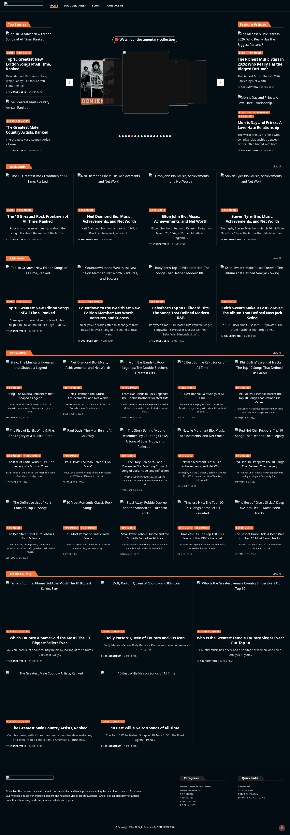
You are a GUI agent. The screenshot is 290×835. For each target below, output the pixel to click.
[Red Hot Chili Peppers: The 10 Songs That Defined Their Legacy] (259, 442)
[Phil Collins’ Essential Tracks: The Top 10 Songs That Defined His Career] (259, 374)
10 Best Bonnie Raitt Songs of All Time (202, 396)
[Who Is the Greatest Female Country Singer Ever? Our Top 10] (240, 607)
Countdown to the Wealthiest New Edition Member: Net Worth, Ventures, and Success (109, 312)
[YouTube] (261, 5)
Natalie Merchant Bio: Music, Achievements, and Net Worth (202, 464)
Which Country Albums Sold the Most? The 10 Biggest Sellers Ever (50, 640)
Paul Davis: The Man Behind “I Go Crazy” (88, 464)
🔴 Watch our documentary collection (145, 39)
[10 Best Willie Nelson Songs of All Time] (145, 697)
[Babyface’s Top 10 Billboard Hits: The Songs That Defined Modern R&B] (181, 284)
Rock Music (17, 166)
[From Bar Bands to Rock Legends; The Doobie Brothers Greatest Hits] (145, 374)
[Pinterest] (265, 5)
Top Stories (17, 24)
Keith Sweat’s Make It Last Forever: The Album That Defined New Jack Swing (252, 312)
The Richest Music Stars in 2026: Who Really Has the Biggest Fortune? (261, 64)
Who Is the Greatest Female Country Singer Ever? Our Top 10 (240, 640)
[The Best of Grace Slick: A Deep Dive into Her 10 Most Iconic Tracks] (259, 515)
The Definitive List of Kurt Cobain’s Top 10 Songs (30, 536)
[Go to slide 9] (145, 136)
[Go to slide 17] (170, 136)
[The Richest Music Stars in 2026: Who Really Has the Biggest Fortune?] (261, 42)
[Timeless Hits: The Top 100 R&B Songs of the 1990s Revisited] (202, 515)
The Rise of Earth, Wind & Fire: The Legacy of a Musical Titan (30, 464)
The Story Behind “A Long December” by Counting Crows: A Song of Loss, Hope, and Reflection (145, 466)
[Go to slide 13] (157, 136)
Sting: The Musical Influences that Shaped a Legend (30, 396)
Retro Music (18, 353)
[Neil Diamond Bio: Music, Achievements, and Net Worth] (109, 192)
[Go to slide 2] (123, 136)
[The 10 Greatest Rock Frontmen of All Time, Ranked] (38, 192)
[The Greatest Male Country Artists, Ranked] (29, 111)
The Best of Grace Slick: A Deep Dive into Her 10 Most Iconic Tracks (259, 536)
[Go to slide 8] (142, 136)
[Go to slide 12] (154, 136)
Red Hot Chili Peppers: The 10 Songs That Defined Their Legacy (259, 464)
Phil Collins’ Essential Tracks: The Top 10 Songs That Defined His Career (260, 398)
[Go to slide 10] (148, 136)
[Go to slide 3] (126, 136)
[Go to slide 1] (120, 136)
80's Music (14, 387)
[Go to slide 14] (161, 136)
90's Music (128, 456)
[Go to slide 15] (164, 136)
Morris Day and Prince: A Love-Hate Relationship (260, 125)
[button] (279, 5)
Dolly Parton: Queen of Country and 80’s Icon (144, 638)
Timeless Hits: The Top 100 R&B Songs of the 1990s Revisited (202, 536)
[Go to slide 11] (151, 136)
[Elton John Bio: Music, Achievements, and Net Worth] (181, 192)
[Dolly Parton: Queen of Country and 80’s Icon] (145, 607)
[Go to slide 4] (129, 136)
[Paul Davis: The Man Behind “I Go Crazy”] (87, 442)
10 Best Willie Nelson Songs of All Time (145, 728)
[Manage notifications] (282, 828)
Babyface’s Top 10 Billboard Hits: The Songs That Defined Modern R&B (181, 312)
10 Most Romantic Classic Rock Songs (88, 536)
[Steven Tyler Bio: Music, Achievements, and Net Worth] (252, 192)
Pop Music (255, 53)
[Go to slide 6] (135, 136)
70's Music (71, 456)
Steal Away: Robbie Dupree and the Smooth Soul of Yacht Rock (145, 536)
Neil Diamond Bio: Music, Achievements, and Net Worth (109, 219)
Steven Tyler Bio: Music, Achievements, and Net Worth (252, 219)
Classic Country (18, 121)
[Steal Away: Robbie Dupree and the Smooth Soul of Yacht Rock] (145, 515)
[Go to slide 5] (132, 136)
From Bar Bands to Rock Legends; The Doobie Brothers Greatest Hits (145, 396)
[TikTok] (269, 5)
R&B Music (23, 53)
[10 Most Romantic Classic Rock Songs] (87, 515)
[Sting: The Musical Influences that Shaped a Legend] (30, 374)
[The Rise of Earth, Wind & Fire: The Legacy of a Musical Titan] (30, 442)
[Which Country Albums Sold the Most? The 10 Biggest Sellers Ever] (49, 607)
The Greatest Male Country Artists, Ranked (27, 130)
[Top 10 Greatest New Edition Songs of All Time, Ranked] (29, 42)
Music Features (258, 112)
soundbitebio (17, 91)
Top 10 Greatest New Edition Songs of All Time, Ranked (28, 64)
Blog (10, 53)
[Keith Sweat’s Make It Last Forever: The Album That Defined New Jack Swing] (252, 284)
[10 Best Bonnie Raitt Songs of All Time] (202, 374)
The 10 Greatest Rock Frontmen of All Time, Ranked (37, 219)
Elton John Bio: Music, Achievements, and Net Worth (180, 219)
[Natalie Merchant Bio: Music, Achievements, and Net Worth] (202, 442)
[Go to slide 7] (138, 136)
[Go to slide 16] (167, 136)
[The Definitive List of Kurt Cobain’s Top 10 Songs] (30, 515)
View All (277, 166)
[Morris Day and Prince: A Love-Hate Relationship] (261, 106)
